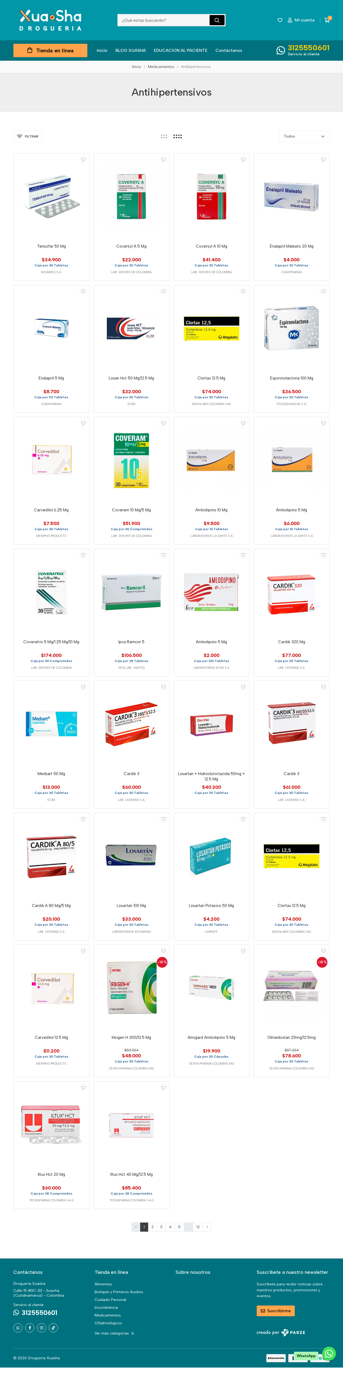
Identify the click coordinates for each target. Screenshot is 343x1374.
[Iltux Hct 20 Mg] (51, 1125)
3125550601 (309, 47)
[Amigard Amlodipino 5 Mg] (211, 988)
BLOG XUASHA (130, 50)
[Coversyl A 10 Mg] (211, 196)
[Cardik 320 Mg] (291, 592)
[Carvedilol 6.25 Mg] (51, 460)
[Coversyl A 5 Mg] (131, 196)
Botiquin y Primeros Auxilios (119, 1292)
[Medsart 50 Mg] (51, 724)
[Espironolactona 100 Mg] (291, 328)
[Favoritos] (280, 20)
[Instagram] (41, 1327)
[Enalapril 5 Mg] (51, 328)
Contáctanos (228, 50)
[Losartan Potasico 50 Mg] (211, 856)
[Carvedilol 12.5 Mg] (51, 988)
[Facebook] (29, 1327)
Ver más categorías (112, 1333)
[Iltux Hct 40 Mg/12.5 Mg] (131, 1125)
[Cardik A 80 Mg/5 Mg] (51, 856)
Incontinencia (106, 1307)
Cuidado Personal (110, 1299)
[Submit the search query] (217, 20)
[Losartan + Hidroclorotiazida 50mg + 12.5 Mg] (211, 724)
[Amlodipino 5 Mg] (291, 460)
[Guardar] (83, 159)
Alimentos (103, 1284)
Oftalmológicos (108, 1323)
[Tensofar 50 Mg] (51, 196)
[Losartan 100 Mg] (131, 856)
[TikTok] (53, 1327)
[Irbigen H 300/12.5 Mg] (131, 988)
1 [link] (144, 1227)
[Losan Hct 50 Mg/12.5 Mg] (131, 328)
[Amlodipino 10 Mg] (211, 460)
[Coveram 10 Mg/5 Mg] (131, 460)
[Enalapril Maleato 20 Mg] (291, 196)
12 (198, 1227)
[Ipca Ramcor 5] (131, 592)
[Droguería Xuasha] (50, 20)
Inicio (102, 50)
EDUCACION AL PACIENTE (180, 50)
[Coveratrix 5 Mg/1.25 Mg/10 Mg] (51, 592)
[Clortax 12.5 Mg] (211, 328)
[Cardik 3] (131, 724)
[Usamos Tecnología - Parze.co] (281, 1332)
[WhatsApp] (18, 1327)
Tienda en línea (55, 50)
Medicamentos (108, 1315)
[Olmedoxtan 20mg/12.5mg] (291, 988)
